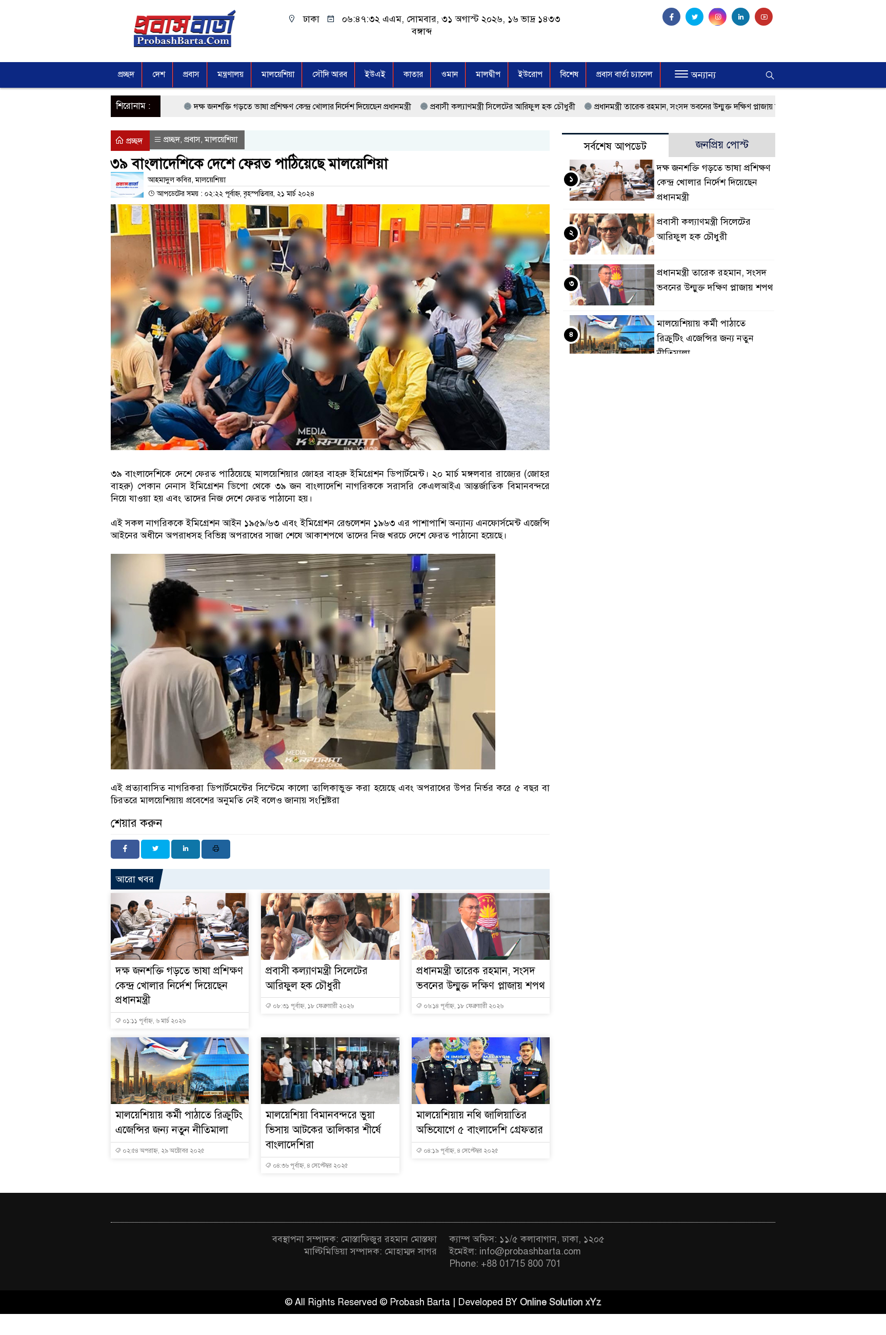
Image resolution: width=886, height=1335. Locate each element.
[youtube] (765, 17)
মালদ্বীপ (488, 74)
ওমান (449, 74)
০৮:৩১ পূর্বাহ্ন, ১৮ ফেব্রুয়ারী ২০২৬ (312, 1006)
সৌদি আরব (329, 74)
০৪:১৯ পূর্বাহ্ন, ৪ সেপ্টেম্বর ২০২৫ (460, 1150)
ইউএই (375, 74)
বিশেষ (569, 74)
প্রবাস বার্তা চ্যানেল (624, 74)
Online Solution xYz (560, 1302)
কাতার (413, 74)
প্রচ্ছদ (126, 74)
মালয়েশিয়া (277, 74)
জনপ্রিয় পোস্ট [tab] (722, 145)
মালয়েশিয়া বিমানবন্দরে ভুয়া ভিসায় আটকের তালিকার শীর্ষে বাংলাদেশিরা (323, 1130)
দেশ (158, 74)
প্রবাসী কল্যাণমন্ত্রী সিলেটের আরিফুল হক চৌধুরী (413, 107)
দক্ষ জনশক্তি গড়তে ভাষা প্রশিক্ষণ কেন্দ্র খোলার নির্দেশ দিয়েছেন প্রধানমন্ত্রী (213, 107)
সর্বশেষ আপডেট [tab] (615, 146)
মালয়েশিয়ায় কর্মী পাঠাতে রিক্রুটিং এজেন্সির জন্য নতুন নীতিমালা (705, 338)
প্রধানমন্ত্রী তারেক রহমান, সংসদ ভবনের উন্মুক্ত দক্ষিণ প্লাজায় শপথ (602, 107)
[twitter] (697, 17)
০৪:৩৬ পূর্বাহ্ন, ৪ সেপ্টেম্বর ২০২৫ (309, 1165)
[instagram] (720, 17)
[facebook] (674, 17)
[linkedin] (743, 17)
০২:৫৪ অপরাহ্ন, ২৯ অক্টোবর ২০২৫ (163, 1150)
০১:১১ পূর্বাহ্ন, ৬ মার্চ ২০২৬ (153, 1020)
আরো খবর (135, 879)
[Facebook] (125, 849)
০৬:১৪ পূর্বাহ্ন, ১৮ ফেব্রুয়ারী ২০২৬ (463, 1006)
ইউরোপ (530, 74)
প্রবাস (191, 74)
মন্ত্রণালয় (230, 74)
